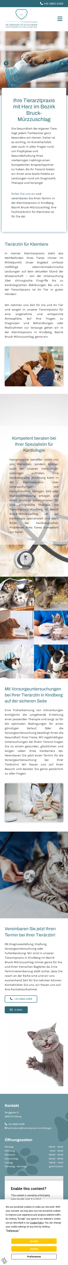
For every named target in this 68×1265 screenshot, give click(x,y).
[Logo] (21, 19)
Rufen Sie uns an (23, 194)
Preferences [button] (13, 1230)
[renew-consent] (4, 1261)
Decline (34, 1249)
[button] (53, 19)
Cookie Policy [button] (36, 1222)
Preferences (34, 1256)
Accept (34, 1241)
